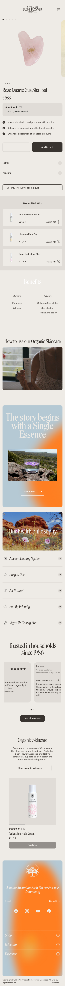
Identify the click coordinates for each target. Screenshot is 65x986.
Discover (10, 954)
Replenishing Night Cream (22, 833)
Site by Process (55, 981)
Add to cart (47, 147)
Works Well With (32, 203)
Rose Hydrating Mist (29, 254)
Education (11, 944)
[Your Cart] (58, 9)
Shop (8, 935)
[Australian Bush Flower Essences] (32, 9)
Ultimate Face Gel (28, 234)
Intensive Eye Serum (29, 214)
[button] (31, 710)
